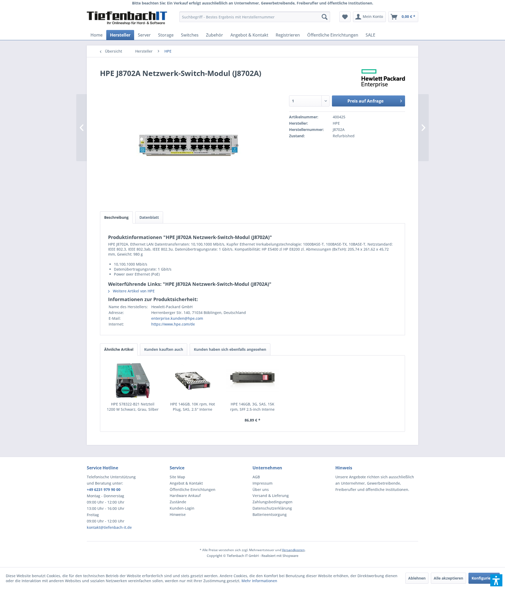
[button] (496, 580)
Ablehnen (417, 578)
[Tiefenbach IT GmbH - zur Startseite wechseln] (127, 18)
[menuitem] (254, 17)
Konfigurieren (484, 578)
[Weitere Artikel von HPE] (383, 78)
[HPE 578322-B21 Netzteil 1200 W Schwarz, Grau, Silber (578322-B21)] (133, 380)
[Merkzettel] (345, 17)
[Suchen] (324, 17)
